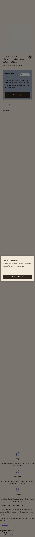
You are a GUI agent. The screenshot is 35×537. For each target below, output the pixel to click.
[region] (17, 268)
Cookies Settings (17, 271)
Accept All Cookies (17, 276)
